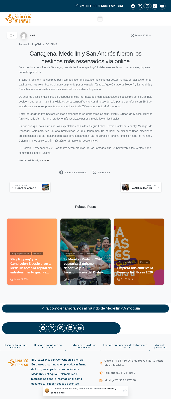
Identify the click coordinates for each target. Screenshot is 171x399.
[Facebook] (43, 328)
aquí (46, 160)
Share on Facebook (76, 172)
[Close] (125, 390)
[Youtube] (79, 328)
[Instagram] (61, 328)
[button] (100, 19)
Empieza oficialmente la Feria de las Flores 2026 (135, 270)
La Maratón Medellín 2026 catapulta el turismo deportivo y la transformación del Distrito (84, 265)
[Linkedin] (70, 328)
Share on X (104, 172)
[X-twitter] (52, 328)
